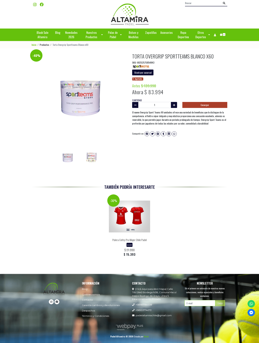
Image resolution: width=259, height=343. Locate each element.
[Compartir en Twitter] (152, 133)
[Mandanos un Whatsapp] (251, 303)
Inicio (34, 44)
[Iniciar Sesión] (215, 35)
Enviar (220, 303)
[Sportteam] (141, 66)
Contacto (87, 299)
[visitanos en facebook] (41, 4)
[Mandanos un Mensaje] (251, 312)
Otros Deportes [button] (200, 34)
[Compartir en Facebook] (146, 133)
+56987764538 (144, 304)
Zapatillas (151, 32)
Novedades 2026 (71, 34)
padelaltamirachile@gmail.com (154, 315)
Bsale (146, 336)
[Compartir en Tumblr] (163, 133)
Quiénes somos (91, 294)
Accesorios (166, 32)
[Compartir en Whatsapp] (174, 133)
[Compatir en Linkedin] (168, 133)
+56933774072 (144, 310)
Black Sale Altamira (42, 34)
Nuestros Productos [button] (91, 34)
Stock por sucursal (143, 72)
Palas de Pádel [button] (113, 34)
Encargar (205, 105)
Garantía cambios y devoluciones (101, 305)
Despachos (88, 310)
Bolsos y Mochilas (133, 34)
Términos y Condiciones (95, 315)
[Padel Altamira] (129, 14)
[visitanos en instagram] (35, 4)
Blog (57, 32)
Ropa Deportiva (183, 34)
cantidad (137, 100)
